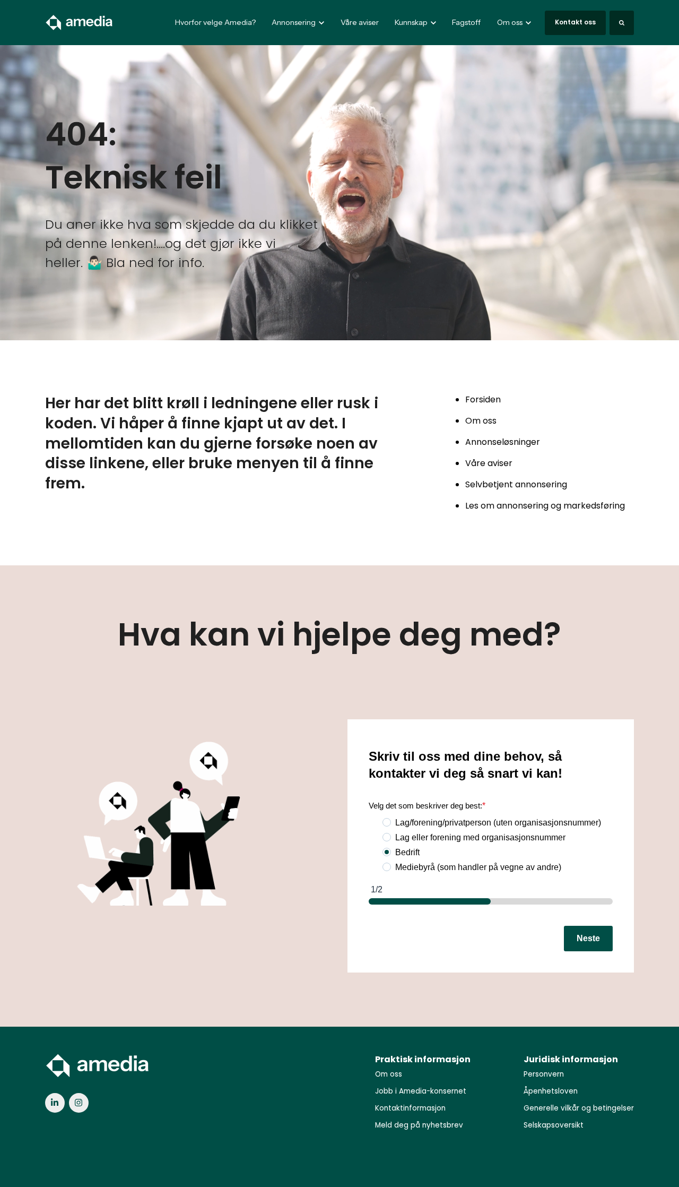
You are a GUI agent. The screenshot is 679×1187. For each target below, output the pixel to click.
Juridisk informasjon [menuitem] (571, 1059)
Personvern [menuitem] (544, 1074)
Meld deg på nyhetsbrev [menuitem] (419, 1125)
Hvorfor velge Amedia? (215, 22)
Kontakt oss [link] (575, 22)
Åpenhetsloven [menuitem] (551, 1091)
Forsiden (483, 399)
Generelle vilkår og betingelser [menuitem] (579, 1108)
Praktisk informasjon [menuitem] (423, 1059)
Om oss (481, 421)
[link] (79, 22)
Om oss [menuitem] (388, 1074)
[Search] (622, 23)
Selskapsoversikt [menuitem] (554, 1125)
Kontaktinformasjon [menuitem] (410, 1108)
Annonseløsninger (502, 442)
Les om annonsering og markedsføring (545, 506)
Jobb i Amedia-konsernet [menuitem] (420, 1091)
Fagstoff (466, 22)
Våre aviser (360, 22)
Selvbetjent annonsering (516, 484)
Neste (588, 938)
